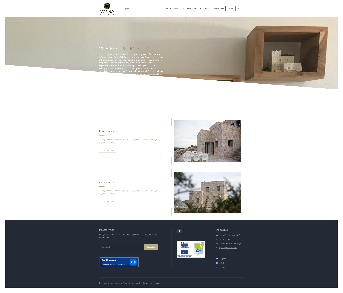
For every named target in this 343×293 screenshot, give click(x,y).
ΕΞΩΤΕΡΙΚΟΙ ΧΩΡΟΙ (189, 8)
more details (108, 150)
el (238, 8)
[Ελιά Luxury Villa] (207, 141)
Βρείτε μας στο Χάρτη (228, 247)
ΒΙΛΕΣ (176, 8)
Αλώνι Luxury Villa (109, 182)
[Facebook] (179, 231)
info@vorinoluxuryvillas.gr (230, 243)
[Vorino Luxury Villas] (107, 9)
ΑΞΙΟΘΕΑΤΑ (205, 8)
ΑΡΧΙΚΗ (168, 8)
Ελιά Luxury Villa (108, 131)
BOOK (230, 8)
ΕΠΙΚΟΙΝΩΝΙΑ (218, 8)
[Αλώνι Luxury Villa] (207, 193)
